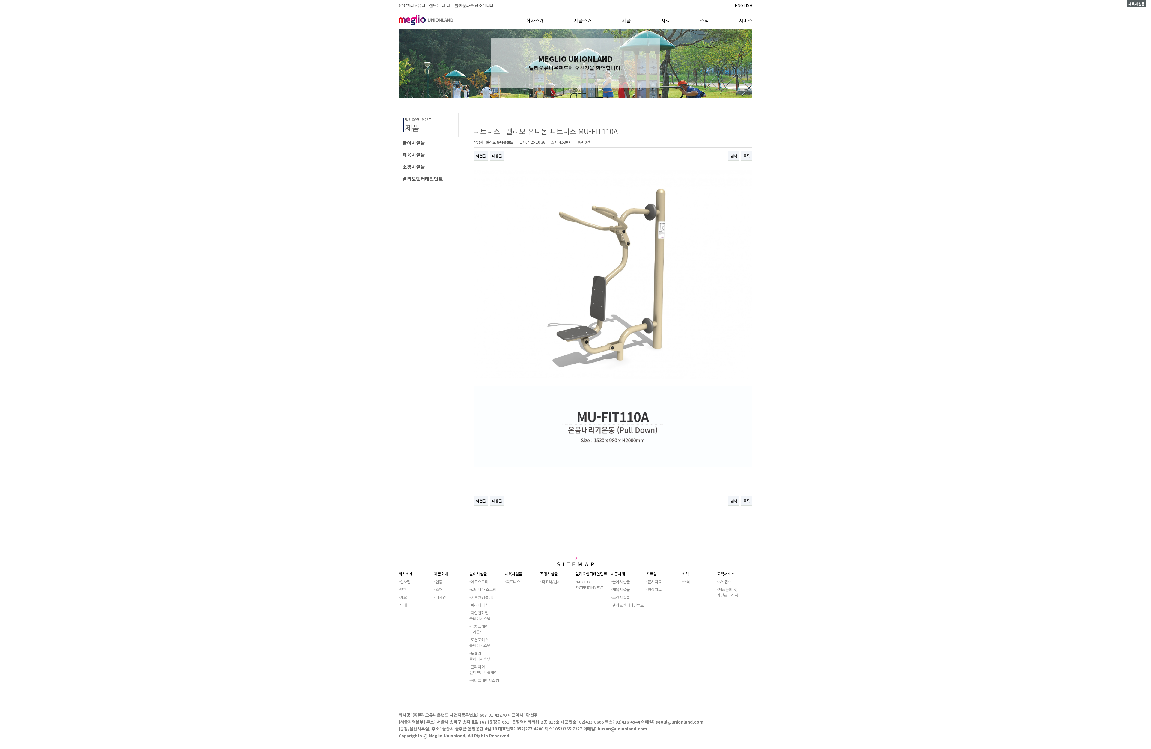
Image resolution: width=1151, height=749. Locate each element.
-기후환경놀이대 (482, 597)
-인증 (438, 581)
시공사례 (618, 574)
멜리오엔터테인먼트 (591, 574)
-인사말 (405, 581)
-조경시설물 (620, 597)
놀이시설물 (478, 574)
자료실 (651, 574)
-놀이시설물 (620, 581)
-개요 (403, 597)
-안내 (403, 605)
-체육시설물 (620, 589)
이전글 (481, 155)
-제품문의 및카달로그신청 (727, 592)
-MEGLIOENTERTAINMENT (589, 584)
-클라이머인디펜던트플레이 (483, 669)
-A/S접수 (724, 581)
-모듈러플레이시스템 (479, 656)
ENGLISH (743, 5)
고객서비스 (726, 574)
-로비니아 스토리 (482, 589)
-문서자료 (654, 581)
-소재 (438, 589)
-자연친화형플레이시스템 (479, 615)
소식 (704, 20)
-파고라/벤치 (550, 581)
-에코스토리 (478, 581)
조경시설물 (549, 574)
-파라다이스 (478, 605)
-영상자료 (654, 589)
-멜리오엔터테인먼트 (627, 605)
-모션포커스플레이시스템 (479, 642)
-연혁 (403, 589)
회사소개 (535, 20)
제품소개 (583, 20)
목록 (746, 155)
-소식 (686, 581)
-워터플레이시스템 (484, 680)
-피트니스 (512, 581)
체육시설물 (513, 574)
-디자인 (440, 597)
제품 (626, 20)
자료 (665, 20)
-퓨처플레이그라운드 (478, 629)
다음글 (497, 155)
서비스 (745, 20)
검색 (733, 155)
